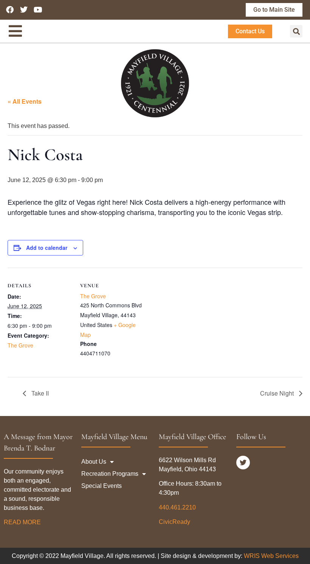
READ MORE (23, 522)
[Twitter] (24, 10)
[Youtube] (38, 10)
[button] (296, 31)
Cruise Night (277, 393)
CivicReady (174, 522)
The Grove (20, 345)
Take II (39, 393)
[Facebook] (10, 10)
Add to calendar (46, 247)
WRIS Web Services (271, 556)
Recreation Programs (109, 474)
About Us (93, 461)
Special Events (101, 486)
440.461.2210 (177, 507)
